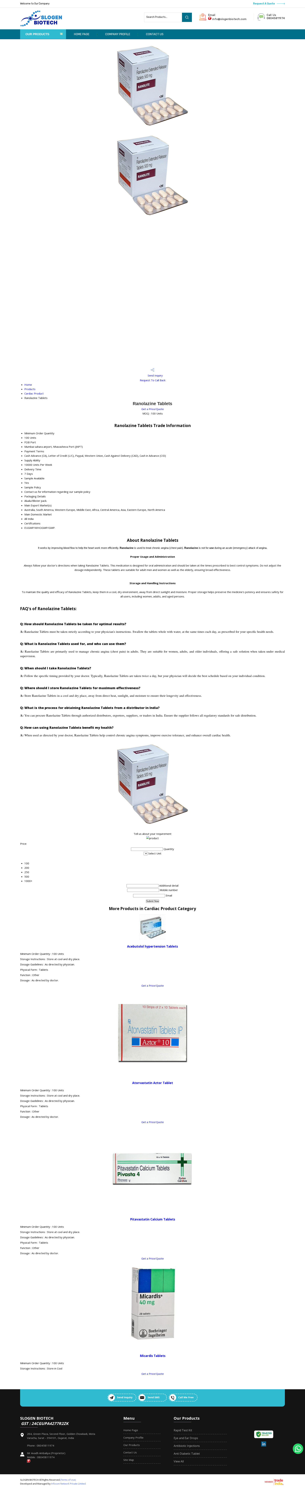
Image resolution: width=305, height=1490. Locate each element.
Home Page (81, 34)
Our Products (37, 34)
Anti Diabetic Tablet (187, 1454)
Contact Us (154, 34)
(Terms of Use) (68, 1479)
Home (28, 384)
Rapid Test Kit (183, 1430)
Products (29, 389)
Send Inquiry (155, 375)
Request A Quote (264, 3)
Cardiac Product (34, 393)
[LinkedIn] (263, 1446)
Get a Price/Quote (152, 409)
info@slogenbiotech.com (229, 19)
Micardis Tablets (152, 1356)
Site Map (128, 1460)
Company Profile (117, 34)
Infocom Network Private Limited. (68, 1483)
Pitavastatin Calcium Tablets (152, 1219)
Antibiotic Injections (187, 1446)
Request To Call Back (152, 380)
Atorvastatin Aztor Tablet (152, 1083)
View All (179, 1461)
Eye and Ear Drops (186, 1438)
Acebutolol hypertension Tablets (152, 946)
